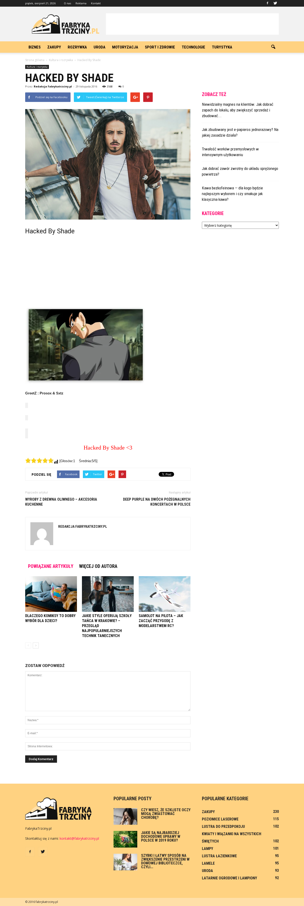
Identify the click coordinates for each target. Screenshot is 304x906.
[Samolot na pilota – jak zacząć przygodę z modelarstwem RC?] (164, 594)
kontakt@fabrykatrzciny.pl (79, 838)
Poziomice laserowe (220, 819)
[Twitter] (275, 3)
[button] (273, 47)
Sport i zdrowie (160, 47)
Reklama (81, 3)
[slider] (39, 460)
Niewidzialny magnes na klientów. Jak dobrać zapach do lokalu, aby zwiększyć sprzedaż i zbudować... (237, 110)
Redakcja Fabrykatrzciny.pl (53, 86)
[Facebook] (267, 3)
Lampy (207, 848)
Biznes (34, 47)
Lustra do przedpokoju (223, 826)
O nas (67, 3)
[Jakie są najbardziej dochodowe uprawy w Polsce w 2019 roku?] (125, 839)
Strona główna (34, 60)
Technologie (193, 47)
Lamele (208, 863)
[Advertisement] (192, 24)
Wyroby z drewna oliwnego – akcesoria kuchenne (61, 502)
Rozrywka (77, 47)
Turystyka (222, 47)
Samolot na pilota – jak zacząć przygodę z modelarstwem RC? (161, 621)
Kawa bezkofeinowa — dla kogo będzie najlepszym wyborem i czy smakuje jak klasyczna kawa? (232, 194)
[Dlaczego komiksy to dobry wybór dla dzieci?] (51, 594)
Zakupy (54, 47)
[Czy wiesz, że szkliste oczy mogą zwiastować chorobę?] (125, 816)
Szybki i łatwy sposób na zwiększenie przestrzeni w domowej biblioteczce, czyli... (165, 861)
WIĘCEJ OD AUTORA (98, 566)
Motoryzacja (125, 47)
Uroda (99, 47)
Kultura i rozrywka (37, 66)
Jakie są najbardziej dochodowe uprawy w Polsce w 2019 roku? (160, 836)
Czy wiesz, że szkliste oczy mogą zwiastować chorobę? (165, 814)
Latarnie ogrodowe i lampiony (229, 878)
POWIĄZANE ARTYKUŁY (50, 566)
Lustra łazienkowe (219, 856)
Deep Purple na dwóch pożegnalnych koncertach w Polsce (156, 502)
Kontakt (96, 3)
